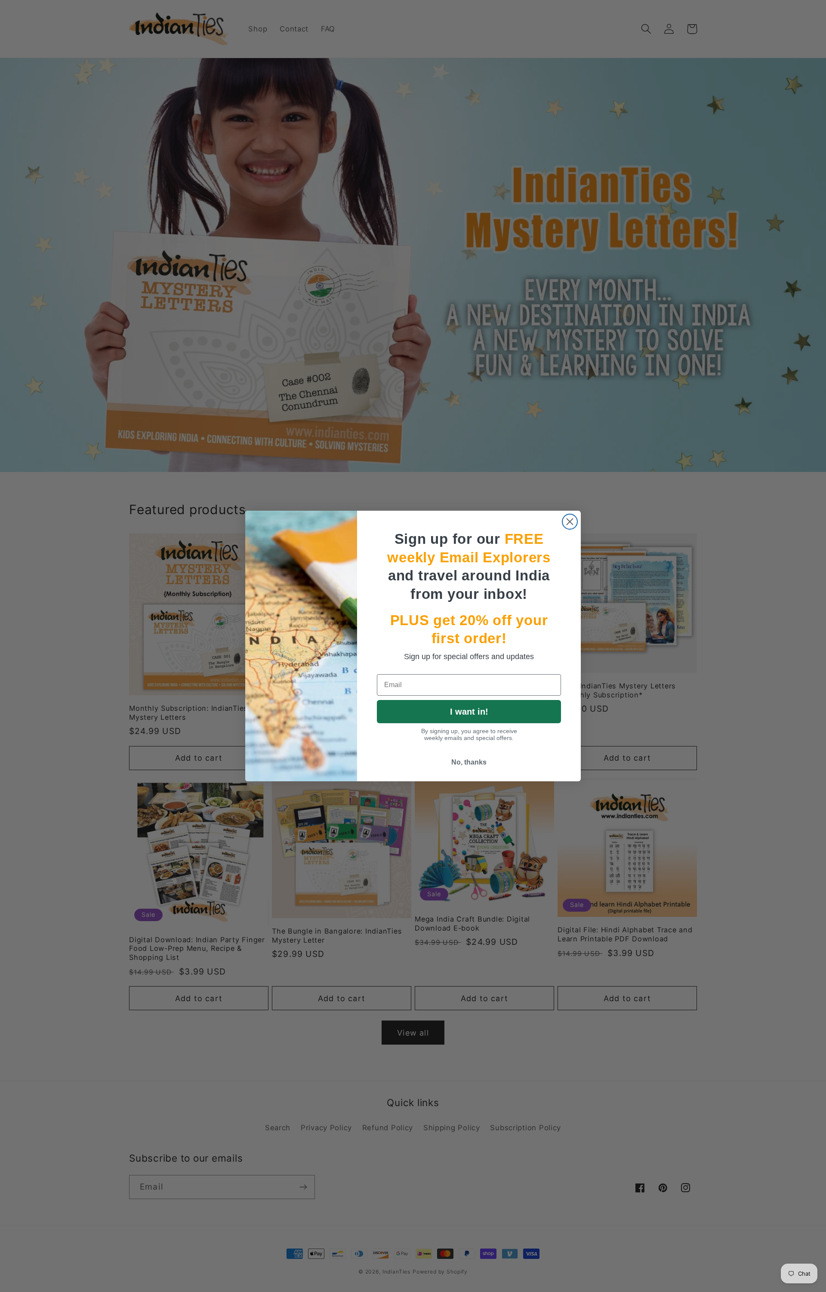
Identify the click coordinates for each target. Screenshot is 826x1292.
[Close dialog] (569, 521)
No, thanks (469, 762)
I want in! (469, 711)
